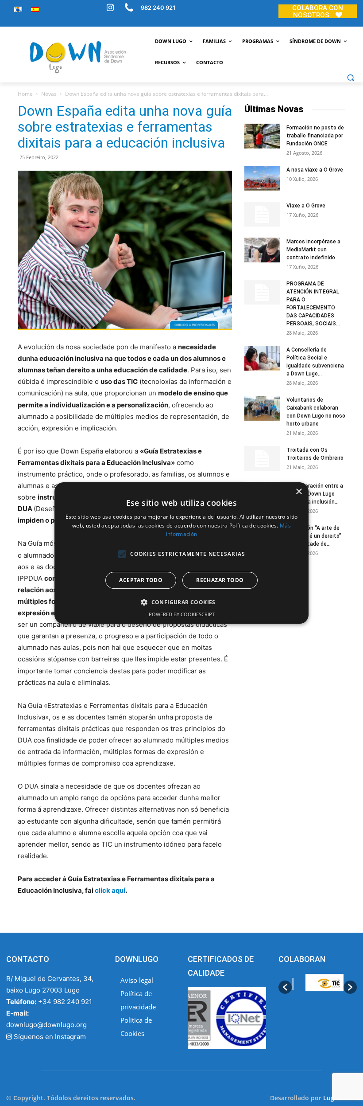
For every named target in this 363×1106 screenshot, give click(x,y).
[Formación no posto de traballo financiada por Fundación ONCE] (262, 136)
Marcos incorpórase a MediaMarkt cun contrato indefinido (313, 249)
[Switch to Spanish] (35, 9)
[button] (351, 78)
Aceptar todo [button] (140, 580)
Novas (49, 94)
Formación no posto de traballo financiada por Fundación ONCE (315, 136)
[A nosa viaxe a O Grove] (262, 178)
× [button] (298, 492)
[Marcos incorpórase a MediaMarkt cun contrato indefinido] (262, 250)
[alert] (181, 553)
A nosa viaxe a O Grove (314, 170)
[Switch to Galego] (18, 9)
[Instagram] (110, 8)
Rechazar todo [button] (219, 580)
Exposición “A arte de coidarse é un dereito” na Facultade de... (313, 536)
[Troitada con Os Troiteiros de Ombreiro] (262, 458)
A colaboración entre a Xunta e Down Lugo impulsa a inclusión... (314, 494)
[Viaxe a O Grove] (262, 214)
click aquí (110, 890)
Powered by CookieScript (182, 614)
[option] (317, 987)
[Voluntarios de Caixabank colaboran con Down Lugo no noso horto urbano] (262, 408)
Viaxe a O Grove (305, 206)
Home (25, 94)
